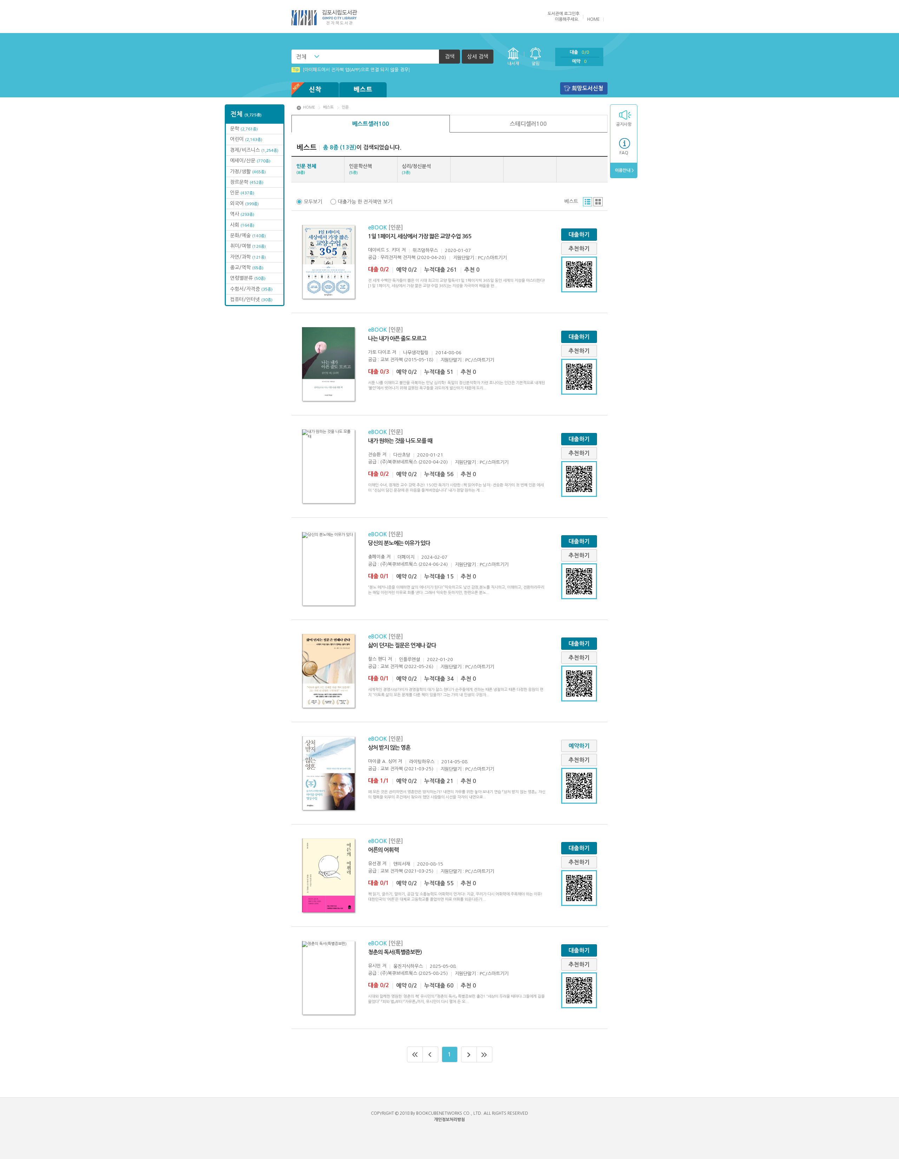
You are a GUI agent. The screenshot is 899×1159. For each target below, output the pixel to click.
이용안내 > (624, 170)
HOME (593, 19)
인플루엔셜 (409, 659)
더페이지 (406, 557)
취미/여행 (248, 246)
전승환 (374, 454)
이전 (430, 1054)
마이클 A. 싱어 (382, 761)
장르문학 (246, 182)
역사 (242, 214)
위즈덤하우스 (425, 250)
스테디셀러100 (528, 124)
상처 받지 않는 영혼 (389, 747)
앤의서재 (401, 864)
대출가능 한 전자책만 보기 (365, 201)
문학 (244, 128)
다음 (469, 1054)
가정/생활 (248, 171)
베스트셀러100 (370, 124)
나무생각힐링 (415, 352)
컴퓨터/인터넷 (251, 299)
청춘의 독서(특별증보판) (395, 952)
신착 (315, 89)
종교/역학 (246, 267)
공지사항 (623, 124)
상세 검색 (477, 56)
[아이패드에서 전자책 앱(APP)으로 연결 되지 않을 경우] (351, 69)
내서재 (513, 63)
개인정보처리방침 (449, 1120)
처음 (415, 1054)
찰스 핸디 (377, 659)
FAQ (623, 153)
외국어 (244, 203)
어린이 (246, 139)
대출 (579, 52)
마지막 (484, 1054)
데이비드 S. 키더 (384, 250)
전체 (301, 56)
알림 (535, 63)
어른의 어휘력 (383, 850)
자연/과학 (248, 256)
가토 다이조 (379, 352)
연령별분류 (247, 278)
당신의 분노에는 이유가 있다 (399, 543)
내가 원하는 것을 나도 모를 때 (400, 440)
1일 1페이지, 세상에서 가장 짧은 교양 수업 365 (419, 236)
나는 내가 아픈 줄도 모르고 (397, 338)
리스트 (587, 201)
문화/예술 (248, 235)
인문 (242, 192)
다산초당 (401, 455)
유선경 (374, 863)
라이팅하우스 (421, 761)
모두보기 (313, 201)
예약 (579, 61)
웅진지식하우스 (408, 966)
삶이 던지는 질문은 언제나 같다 (402, 645)
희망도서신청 (587, 88)
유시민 (374, 966)
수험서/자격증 (251, 288)
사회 (242, 224)
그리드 (598, 201)
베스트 (363, 89)
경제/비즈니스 (254, 150)
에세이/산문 (250, 160)
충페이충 (376, 557)
